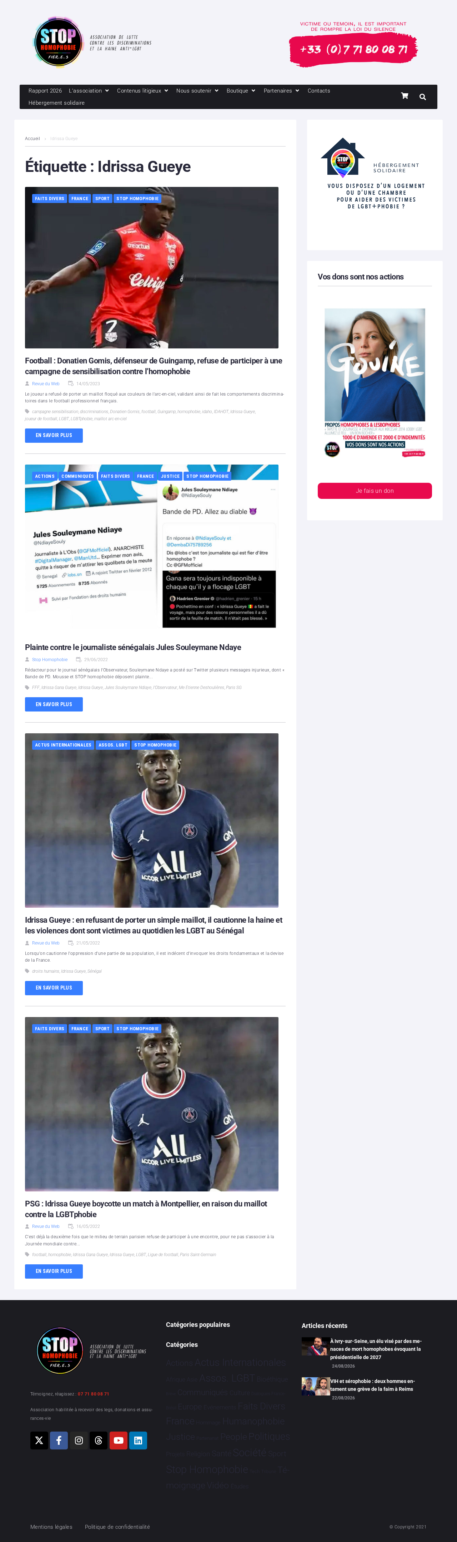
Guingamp (166, 411)
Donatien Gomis (125, 411)
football (148, 411)
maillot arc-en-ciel (110, 418)
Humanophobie (253, 1421)
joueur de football (41, 418)
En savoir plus (54, 435)
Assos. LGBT (113, 745)
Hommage (208, 1422)
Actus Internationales (63, 745)
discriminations (94, 411)
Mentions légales (51, 1527)
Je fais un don (375, 490)
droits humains (45, 971)
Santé (221, 1453)
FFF (36, 687)
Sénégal (94, 971)
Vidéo (218, 1485)
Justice (170, 476)
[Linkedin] (138, 1440)
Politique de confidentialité (117, 1527)
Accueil (32, 138)
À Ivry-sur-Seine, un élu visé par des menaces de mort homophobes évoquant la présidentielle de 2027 (376, 1349)
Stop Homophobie (137, 198)
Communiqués (77, 476)
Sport (102, 198)
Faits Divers (49, 198)
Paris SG (234, 687)
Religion (198, 1454)
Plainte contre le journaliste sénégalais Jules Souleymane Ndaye (133, 647)
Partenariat (207, 1438)
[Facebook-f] (59, 1440)
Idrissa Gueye (242, 411)
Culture (240, 1393)
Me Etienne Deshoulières (201, 687)
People (233, 1437)
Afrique (175, 1379)
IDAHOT (221, 411)
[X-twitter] (39, 1440)
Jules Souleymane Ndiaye (128, 687)
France (80, 198)
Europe (190, 1406)
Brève (171, 1394)
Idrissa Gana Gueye (58, 687)
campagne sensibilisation (55, 411)
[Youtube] (118, 1440)
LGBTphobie (81, 418)
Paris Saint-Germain (198, 1254)
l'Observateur (165, 687)
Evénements (220, 1407)
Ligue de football (163, 1254)
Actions (45, 476)
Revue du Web (46, 383)
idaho (207, 411)
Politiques (269, 1436)
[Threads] (98, 1440)
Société (249, 1453)
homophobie (188, 411)
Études (240, 1486)
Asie (192, 1379)
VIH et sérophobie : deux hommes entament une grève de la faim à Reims (372, 1385)
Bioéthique (272, 1379)
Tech (255, 1471)
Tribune (268, 1471)
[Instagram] (79, 1440)
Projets (175, 1454)
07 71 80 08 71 (93, 1394)
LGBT (64, 418)
